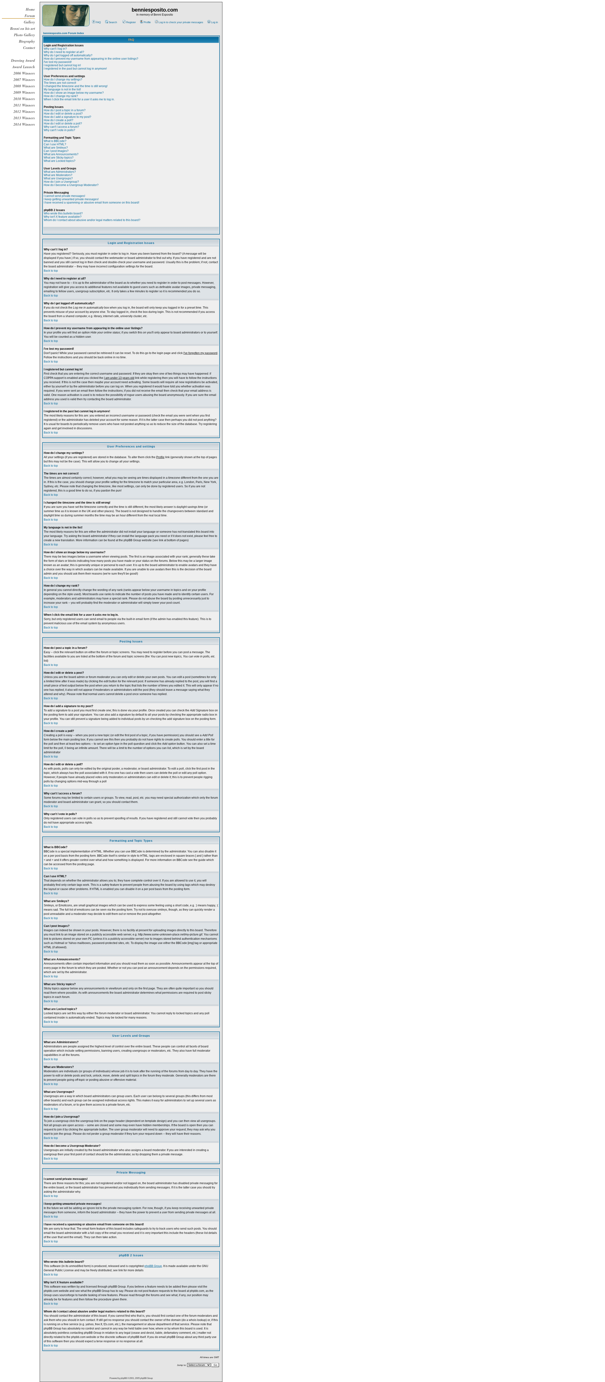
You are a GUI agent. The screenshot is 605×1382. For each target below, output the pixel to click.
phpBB (124, 1378)
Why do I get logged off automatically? (68, 55)
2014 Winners (24, 124)
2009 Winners (24, 92)
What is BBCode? (55, 141)
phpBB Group (153, 1266)
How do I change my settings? (63, 79)
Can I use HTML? (55, 144)
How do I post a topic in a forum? (65, 110)
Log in (214, 22)
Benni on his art (22, 28)
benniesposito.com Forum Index (63, 33)
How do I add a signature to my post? (67, 117)
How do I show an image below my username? (74, 92)
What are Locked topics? (59, 161)
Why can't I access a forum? (61, 126)
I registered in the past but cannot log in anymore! (75, 68)
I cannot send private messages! (64, 196)
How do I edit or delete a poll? (63, 123)
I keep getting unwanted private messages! (71, 199)
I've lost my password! (58, 62)
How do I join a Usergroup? (61, 181)
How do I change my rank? (61, 96)
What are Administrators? (60, 171)
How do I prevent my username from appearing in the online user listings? (91, 58)
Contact (29, 47)
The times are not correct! (60, 82)
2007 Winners (24, 79)
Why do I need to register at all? (64, 52)
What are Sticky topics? (58, 157)
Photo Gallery (24, 34)
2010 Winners (24, 98)
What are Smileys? (56, 147)
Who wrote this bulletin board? (63, 213)
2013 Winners (24, 117)
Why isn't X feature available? (63, 216)
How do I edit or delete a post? (63, 113)
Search (113, 22)
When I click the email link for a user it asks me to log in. (79, 99)
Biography (27, 41)
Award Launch (23, 66)
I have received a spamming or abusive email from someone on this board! (91, 202)
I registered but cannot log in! (62, 65)
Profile (147, 22)
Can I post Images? (56, 151)
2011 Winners (24, 105)
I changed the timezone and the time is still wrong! (76, 86)
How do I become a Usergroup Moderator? (71, 185)
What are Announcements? (61, 154)
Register (131, 22)
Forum (30, 15)
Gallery (29, 22)
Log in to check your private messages (181, 22)
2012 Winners (24, 111)
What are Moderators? (58, 175)
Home (30, 9)
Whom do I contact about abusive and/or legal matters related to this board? (92, 220)
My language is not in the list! (62, 89)
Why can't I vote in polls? (59, 130)
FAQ (98, 22)
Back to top (51, 270)
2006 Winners (24, 73)
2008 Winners (24, 86)
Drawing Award (23, 60)
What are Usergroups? (58, 178)
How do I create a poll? (58, 120)
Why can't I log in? (55, 48)
